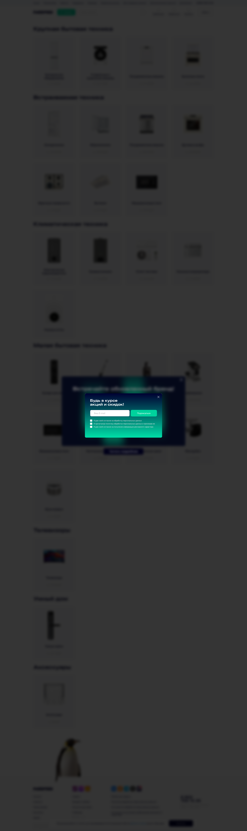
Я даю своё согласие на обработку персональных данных (118, 420)
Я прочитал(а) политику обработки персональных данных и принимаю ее (124, 424)
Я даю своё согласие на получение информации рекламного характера (123, 427)
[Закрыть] (158, 397)
